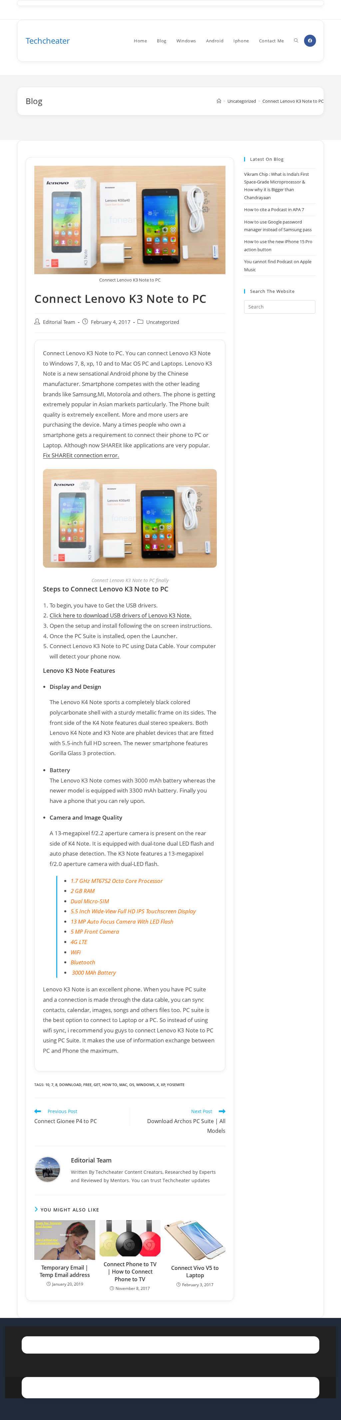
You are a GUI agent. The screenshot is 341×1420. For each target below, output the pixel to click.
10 (47, 1084)
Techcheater (48, 40)
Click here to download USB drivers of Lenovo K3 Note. (120, 615)
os (131, 1084)
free (87, 1084)
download (70, 1084)
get (97, 1084)
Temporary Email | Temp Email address (65, 1271)
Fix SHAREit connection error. (81, 455)
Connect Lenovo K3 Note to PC (293, 101)
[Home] (219, 101)
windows (145, 1084)
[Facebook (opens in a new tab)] (310, 41)
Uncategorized (162, 322)
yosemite (175, 1084)
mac (123, 1084)
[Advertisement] (279, 427)
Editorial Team (59, 322)
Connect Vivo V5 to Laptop (195, 1271)
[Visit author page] (47, 1169)
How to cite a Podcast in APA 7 (274, 209)
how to (109, 1084)
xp (163, 1084)
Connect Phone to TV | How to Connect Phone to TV (130, 1272)
